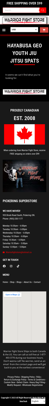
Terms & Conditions (36, 379)
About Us (28, 282)
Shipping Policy (28, 377)
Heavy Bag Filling (37, 382)
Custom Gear (9, 382)
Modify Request (14, 385)
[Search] (42, 10)
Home (5, 282)
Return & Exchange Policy (15, 379)
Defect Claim (22, 382)
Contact (37, 282)
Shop (12, 282)
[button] (4, 30)
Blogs (19, 282)
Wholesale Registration (32, 385)
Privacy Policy (13, 377)
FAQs (38, 377)
